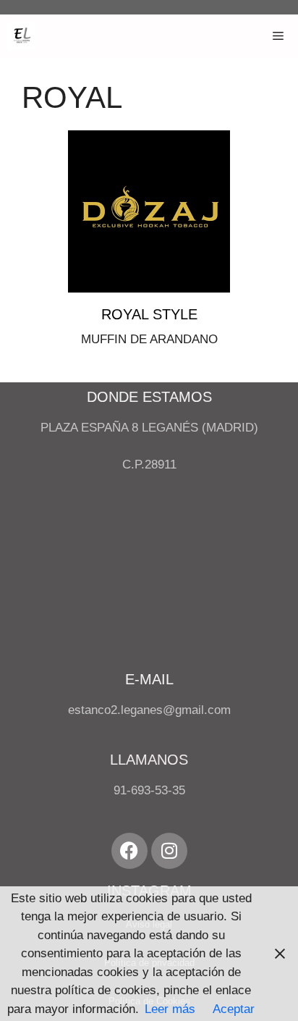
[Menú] (278, 36)
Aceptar (234, 1009)
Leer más (170, 1009)
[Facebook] (129, 851)
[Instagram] (169, 851)
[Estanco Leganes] (21, 36)
